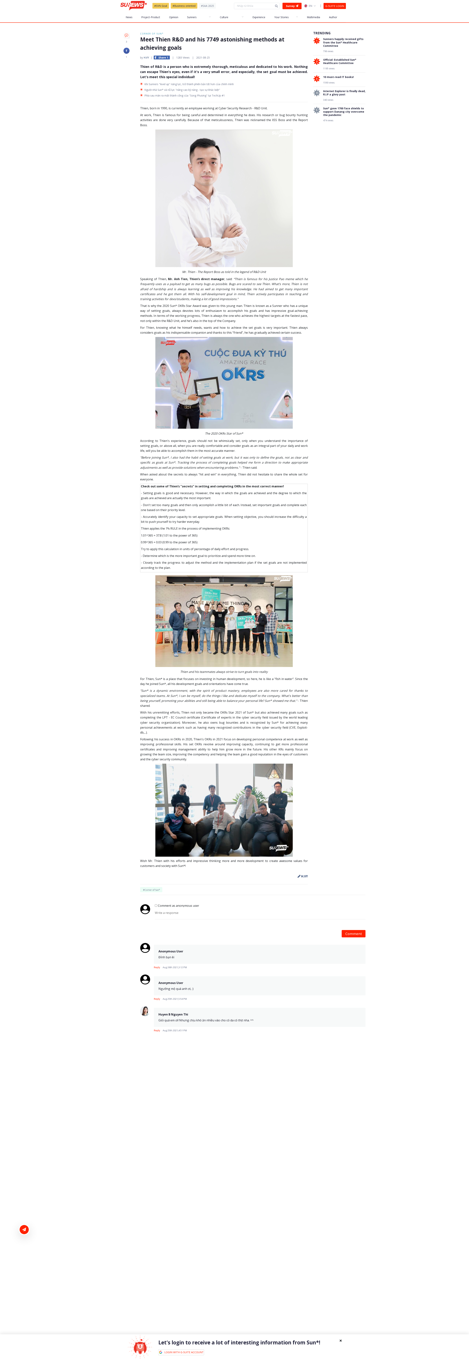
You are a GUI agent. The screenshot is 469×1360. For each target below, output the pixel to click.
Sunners (192, 17)
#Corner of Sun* (151, 890)
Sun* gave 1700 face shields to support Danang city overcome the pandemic (343, 112)
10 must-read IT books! (338, 77)
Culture (224, 17)
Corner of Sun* (152, 33)
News (129, 17)
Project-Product (150, 17)
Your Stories (281, 17)
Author (333, 17)
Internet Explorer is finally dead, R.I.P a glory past (344, 92)
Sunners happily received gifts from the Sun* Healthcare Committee (343, 42)
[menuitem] (131, 17)
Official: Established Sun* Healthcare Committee (339, 61)
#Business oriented (184, 6)
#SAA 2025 (207, 6)
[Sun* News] (133, 6)
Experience (258, 17)
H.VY (146, 57)
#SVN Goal (160, 6)
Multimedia (313, 17)
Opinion (173, 17)
